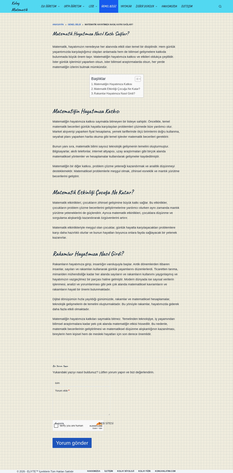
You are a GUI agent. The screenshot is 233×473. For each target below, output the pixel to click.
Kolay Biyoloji (125, 471)
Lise (91, 6)
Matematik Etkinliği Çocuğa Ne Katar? (117, 88)
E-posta (59, 423)
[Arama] (220, 6)
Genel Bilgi (108, 6)
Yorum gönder (72, 443)
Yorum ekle (62, 390)
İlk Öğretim (48, 6)
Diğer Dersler (145, 6)
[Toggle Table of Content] (136, 79)
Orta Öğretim (72, 6)
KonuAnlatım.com (165, 471)
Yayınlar (125, 6)
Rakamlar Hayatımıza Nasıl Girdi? (114, 93)
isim (57, 382)
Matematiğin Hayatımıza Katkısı (113, 84)
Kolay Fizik (144, 471)
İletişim (186, 6)
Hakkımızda (169, 6)
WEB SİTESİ (106, 423)
